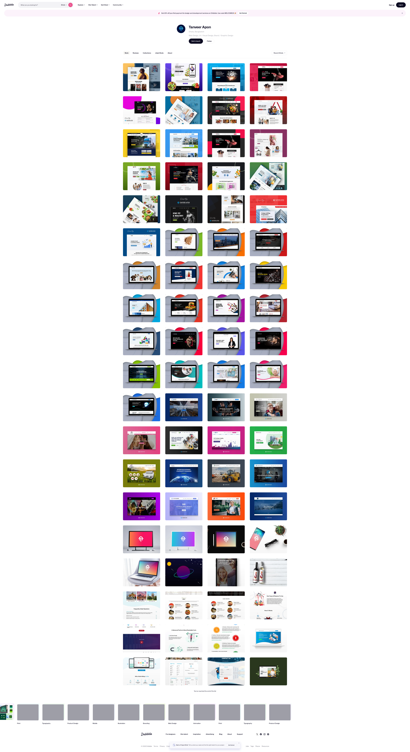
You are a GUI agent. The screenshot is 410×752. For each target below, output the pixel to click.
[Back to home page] (9, 5)
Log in (401, 5)
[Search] (70, 5)
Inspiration (197, 734)
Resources (265, 746)
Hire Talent (92, 5)
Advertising (210, 734)
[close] (402, 13)
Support (240, 734)
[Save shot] (152, 87)
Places (257, 746)
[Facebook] (261, 734)
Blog (220, 734)
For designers (170, 734)
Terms (156, 746)
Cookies (169, 746)
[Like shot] (156, 87)
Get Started (243, 13)
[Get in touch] (147, 87)
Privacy (162, 746)
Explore (80, 5)
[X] (257, 734)
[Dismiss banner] (239, 743)
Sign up (391, 5)
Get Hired (104, 5)
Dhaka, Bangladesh (196, 32)
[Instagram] (264, 734)
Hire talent (184, 734)
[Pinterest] (268, 734)
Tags (252, 746)
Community (117, 5)
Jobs (247, 746)
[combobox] (39, 5)
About (229, 734)
